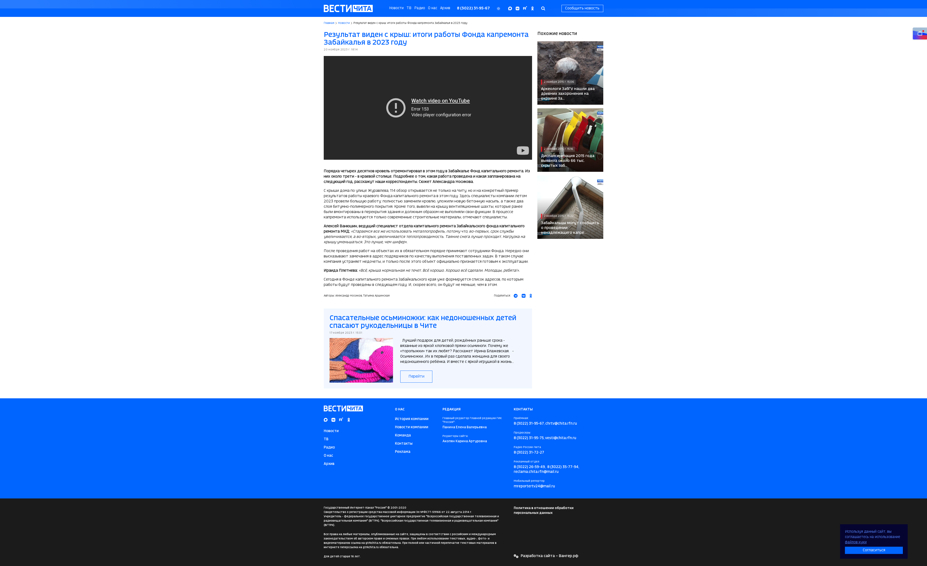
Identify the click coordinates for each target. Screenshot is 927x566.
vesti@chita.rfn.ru (560, 438)
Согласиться (874, 550)
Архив (445, 8)
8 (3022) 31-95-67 (473, 8)
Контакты (404, 443)
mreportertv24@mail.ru (534, 486)
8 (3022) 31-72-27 (529, 452)
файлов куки (856, 542)
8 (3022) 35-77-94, (563, 467)
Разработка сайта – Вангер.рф (549, 556)
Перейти (416, 376)
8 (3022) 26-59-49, (530, 467)
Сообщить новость (582, 8)
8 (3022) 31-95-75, (529, 438)
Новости (396, 8)
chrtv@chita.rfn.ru (561, 423)
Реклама (402, 452)
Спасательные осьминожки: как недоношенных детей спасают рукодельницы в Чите (423, 322)
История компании (411, 419)
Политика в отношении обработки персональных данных (544, 510)
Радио (419, 8)
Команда (403, 435)
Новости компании (411, 427)
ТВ (409, 8)
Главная (329, 23)
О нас (432, 8)
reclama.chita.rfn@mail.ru (536, 472)
